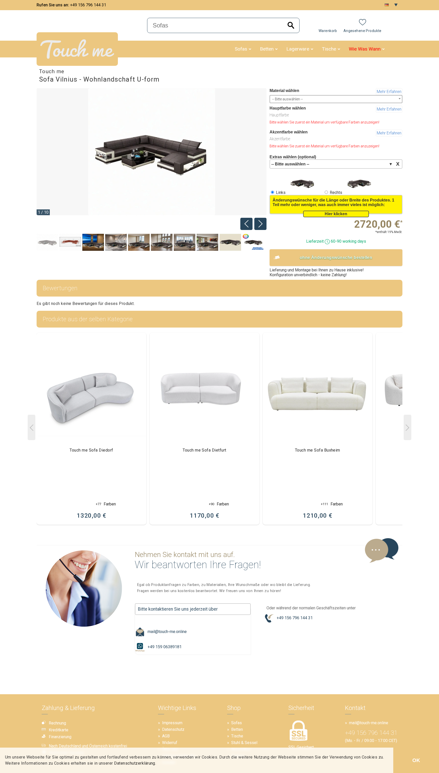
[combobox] (336, 99)
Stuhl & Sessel (244, 742)
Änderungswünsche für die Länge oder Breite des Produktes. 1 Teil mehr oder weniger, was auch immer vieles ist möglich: (333, 202)
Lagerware (297, 49)
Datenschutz (173, 729)
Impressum (172, 722)
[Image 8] (230, 243)
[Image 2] (93, 243)
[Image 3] (116, 243)
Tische (329, 49)
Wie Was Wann (365, 49)
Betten (267, 49)
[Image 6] (184, 243)
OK (416, 760)
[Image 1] (70, 243)
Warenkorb (328, 31)
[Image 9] (253, 243)
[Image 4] (139, 243)
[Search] (291, 26)
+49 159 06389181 (165, 646)
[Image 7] (207, 243)
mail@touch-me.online (167, 631)
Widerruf (169, 742)
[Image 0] (47, 243)
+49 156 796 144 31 (88, 5)
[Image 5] (162, 243)
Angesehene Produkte (362, 31)
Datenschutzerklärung (134, 763)
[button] (250, 49)
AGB (166, 736)
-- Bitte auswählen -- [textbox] (287, 99)
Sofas (241, 49)
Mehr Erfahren (389, 91)
